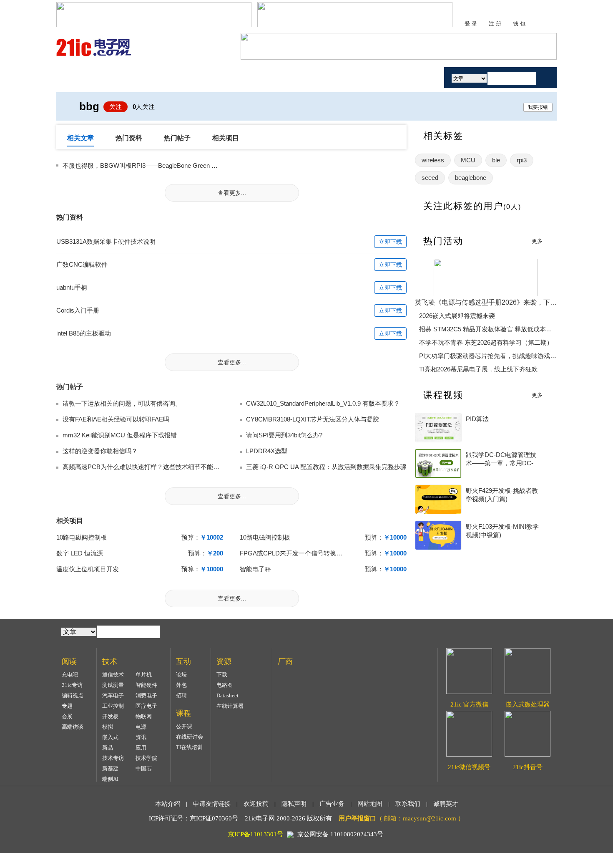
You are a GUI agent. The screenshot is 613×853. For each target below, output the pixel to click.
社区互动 (230, 77)
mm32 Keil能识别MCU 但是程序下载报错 (120, 435)
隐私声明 (293, 803)
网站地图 (369, 803)
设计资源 (326, 77)
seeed (430, 177)
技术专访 (113, 758)
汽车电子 (113, 695)
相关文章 (80, 137)
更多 (537, 241)
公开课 (184, 726)
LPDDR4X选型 (266, 450)
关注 (115, 106)
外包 (181, 685)
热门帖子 (177, 137)
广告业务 (331, 803)
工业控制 (113, 706)
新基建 (110, 768)
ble (496, 160)
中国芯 (144, 768)
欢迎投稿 (256, 803)
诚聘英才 (445, 803)
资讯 (141, 737)
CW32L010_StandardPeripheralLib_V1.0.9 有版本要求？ (323, 403)
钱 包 (519, 23)
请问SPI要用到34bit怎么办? (284, 435)
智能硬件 (146, 685)
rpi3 (522, 160)
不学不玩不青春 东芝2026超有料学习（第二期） (486, 342)
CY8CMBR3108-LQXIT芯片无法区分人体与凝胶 (312, 419)
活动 (414, 77)
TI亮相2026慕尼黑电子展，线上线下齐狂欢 (478, 369)
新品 (107, 747)
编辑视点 (72, 695)
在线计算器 (230, 706)
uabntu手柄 (71, 287)
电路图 (224, 685)
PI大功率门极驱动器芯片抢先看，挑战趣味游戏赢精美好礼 (500, 355)
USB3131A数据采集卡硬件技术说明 (106, 241)
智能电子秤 (255, 569)
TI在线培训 (189, 747)
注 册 (495, 23)
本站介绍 (167, 803)
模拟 (107, 727)
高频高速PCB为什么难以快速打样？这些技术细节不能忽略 (144, 466)
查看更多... (232, 192)
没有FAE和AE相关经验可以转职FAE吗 (116, 419)
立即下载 (390, 241)
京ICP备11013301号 (255, 834)
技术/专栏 (134, 77)
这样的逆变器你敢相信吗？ (100, 450)
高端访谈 (72, 727)
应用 (141, 747)
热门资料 (129, 137)
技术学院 (146, 758)
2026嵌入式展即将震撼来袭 (457, 315)
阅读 (183, 77)
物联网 (144, 716)
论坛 (181, 674)
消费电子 (146, 695)
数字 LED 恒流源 (79, 553)
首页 (87, 77)
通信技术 (113, 674)
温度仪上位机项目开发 (87, 569)
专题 (67, 706)
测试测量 (113, 685)
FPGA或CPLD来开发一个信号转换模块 (294, 553)
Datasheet (227, 695)
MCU (468, 160)
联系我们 (407, 803)
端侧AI (110, 779)
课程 (278, 77)
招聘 (181, 695)
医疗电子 (146, 706)
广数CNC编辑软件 (82, 264)
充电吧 (70, 674)
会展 (67, 716)
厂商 (374, 77)
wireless (433, 160)
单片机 (144, 674)
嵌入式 (110, 737)
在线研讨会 (189, 737)
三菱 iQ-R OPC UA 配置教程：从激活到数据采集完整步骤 (326, 466)
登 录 (471, 23)
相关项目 (225, 137)
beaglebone (470, 177)
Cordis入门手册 (77, 310)
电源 (141, 727)
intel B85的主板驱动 (83, 333)
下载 (221, 674)
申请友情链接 (212, 803)
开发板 (110, 716)
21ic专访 (72, 685)
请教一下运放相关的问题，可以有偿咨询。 (122, 403)
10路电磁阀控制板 (81, 537)
